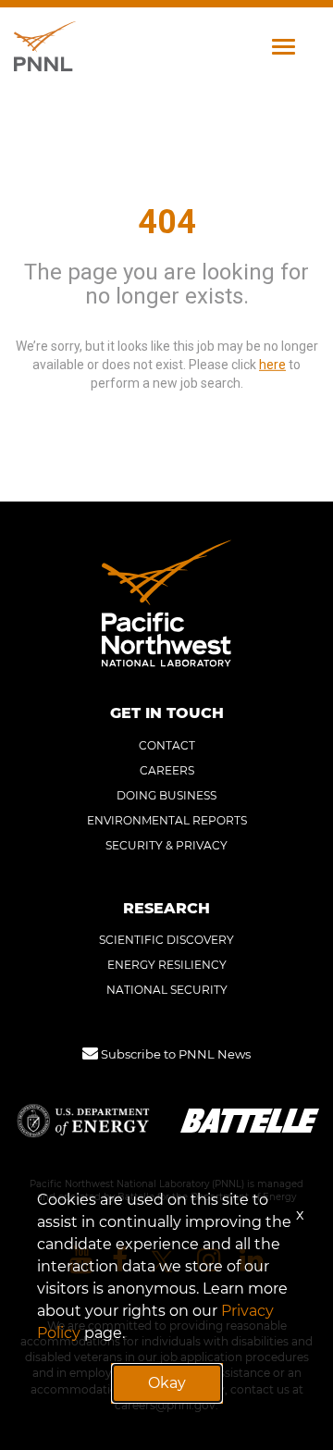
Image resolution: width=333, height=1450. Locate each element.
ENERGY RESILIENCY (167, 965)
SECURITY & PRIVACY (166, 845)
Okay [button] (167, 1383)
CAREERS (167, 770)
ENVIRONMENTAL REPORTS (167, 820)
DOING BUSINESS (166, 795)
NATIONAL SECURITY (167, 990)
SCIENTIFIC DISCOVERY (166, 940)
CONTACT (167, 745)
